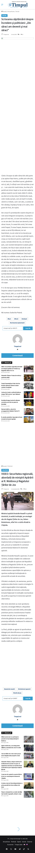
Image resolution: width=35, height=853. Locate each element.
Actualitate (11, 11)
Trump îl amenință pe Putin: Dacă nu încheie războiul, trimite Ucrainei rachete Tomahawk (10, 385)
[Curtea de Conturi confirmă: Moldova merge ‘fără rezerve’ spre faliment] (29, 394)
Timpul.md (6, 34)
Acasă (4, 11)
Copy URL (27, 328)
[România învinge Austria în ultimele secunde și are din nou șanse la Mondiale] (29, 402)
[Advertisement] (17, 443)
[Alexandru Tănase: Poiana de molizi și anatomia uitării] (29, 377)
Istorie (24, 842)
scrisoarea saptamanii (17, 323)
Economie (10, 844)
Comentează (17, 355)
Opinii (19, 842)
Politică (13, 842)
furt (9, 319)
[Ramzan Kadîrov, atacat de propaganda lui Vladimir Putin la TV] (29, 411)
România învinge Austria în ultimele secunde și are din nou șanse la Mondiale (10, 402)
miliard (24, 319)
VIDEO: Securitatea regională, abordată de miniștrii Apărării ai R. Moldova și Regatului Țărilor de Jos (11, 368)
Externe (29, 842)
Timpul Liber (19, 844)
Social (17, 11)
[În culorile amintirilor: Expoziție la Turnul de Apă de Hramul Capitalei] (29, 419)
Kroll (16, 319)
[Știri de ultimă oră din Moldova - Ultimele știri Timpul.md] (17, 4)
